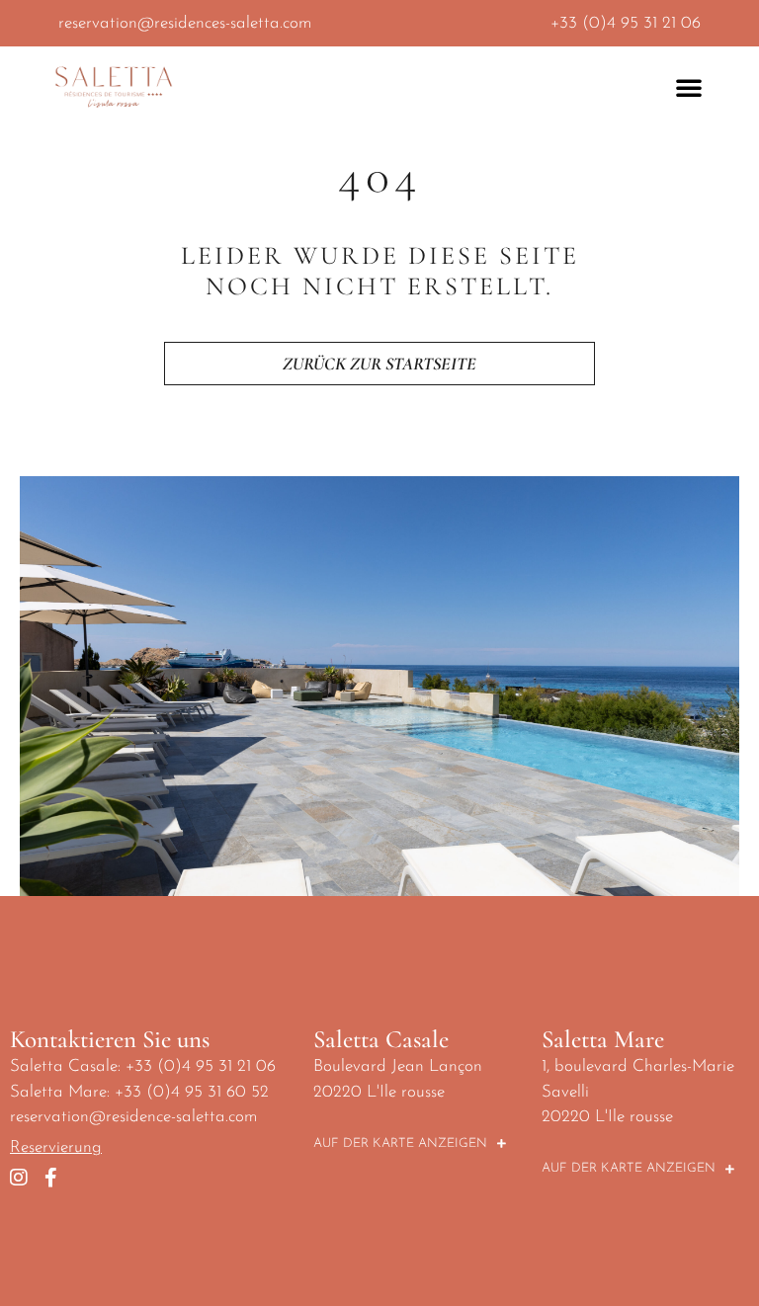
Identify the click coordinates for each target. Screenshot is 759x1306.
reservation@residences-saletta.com (184, 23)
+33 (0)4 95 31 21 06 (625, 23)
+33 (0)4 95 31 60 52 (192, 1092)
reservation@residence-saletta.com (133, 1116)
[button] (689, 87)
